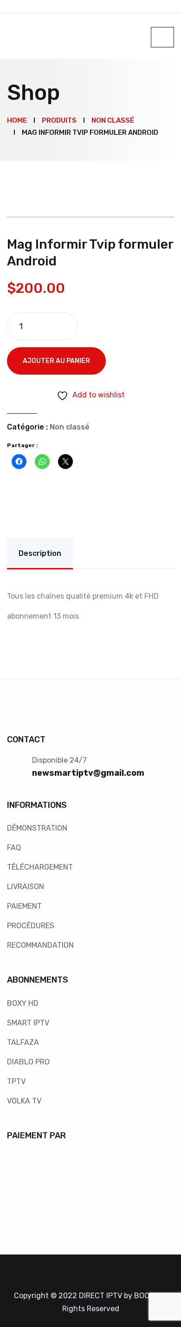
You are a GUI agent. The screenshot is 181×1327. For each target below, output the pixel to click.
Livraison (25, 886)
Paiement (24, 906)
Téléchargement (40, 867)
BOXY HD (23, 1003)
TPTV (16, 1081)
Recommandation (40, 945)
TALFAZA (23, 1042)
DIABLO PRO (28, 1061)
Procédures (30, 925)
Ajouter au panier (56, 361)
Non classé (70, 427)
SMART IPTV (28, 1022)
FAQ (14, 847)
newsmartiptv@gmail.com (88, 773)
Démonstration (37, 828)
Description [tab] (40, 553)
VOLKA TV (24, 1100)
